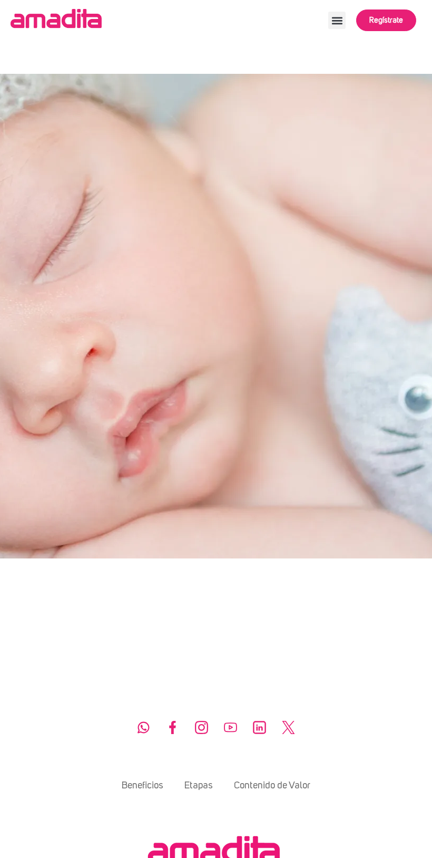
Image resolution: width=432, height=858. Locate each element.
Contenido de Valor (272, 785)
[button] (337, 20)
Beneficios (142, 785)
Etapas (198, 785)
